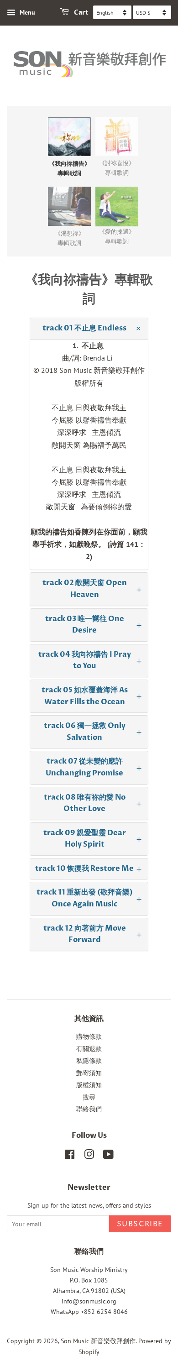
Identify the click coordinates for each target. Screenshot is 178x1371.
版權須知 (89, 1085)
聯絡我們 (89, 1109)
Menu (26, 12)
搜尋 (89, 1097)
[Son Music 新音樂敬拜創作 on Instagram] (89, 1156)
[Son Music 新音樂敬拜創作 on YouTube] (108, 1156)
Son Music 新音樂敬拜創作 (98, 1341)
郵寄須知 (89, 1073)
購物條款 (89, 1036)
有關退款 (89, 1049)
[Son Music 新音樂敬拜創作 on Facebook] (69, 1156)
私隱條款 (89, 1061)
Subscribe (140, 1224)
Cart (81, 12)
